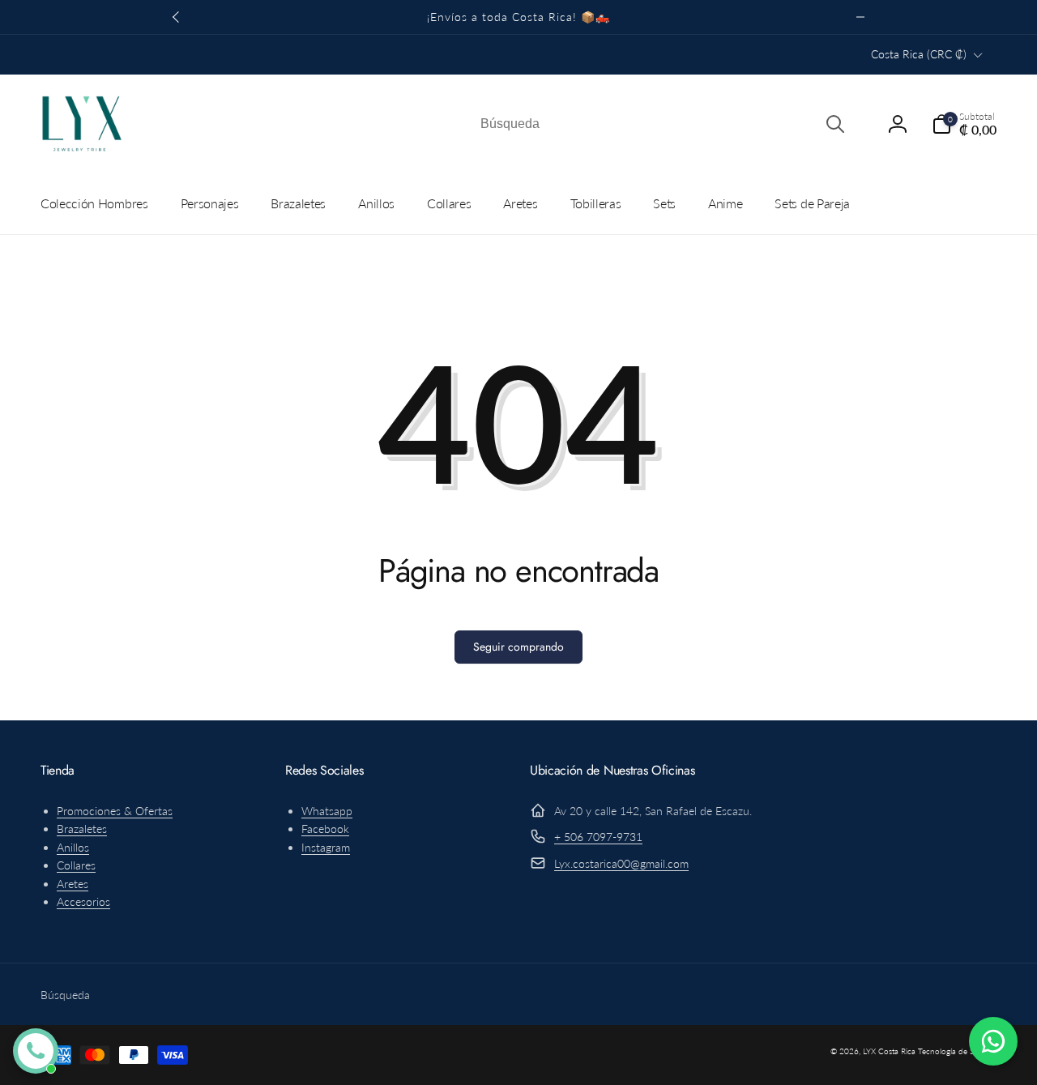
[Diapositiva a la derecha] (860, 17)
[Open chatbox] (35, 1051)
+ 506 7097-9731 (598, 837)
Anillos (73, 847)
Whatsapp (326, 811)
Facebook (325, 828)
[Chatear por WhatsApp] (993, 1041)
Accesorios (83, 901)
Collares (76, 865)
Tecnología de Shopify (957, 1051)
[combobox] (661, 124)
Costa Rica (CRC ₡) (919, 54)
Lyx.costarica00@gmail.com (621, 863)
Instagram (325, 847)
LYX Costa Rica (889, 1051)
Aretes (72, 884)
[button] (964, 124)
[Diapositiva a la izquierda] (177, 17)
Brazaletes (82, 828)
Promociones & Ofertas (115, 811)
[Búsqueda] (835, 124)
